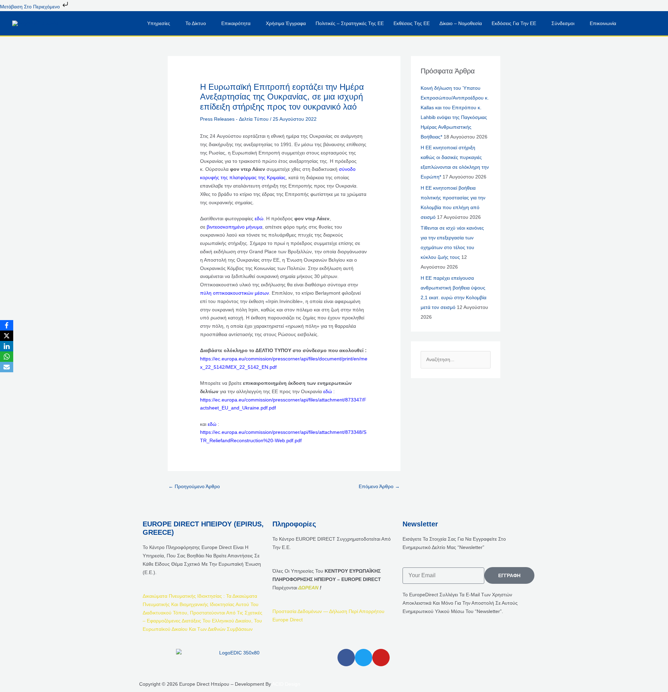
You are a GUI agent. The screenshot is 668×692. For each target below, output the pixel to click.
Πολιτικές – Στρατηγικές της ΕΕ (350, 23)
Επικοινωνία (603, 23)
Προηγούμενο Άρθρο (194, 486)
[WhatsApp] (6, 356)
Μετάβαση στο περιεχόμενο (30, 6)
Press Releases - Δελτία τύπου (234, 119)
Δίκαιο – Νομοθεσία (460, 23)
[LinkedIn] (6, 346)
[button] (636, 23)
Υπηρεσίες (158, 23)
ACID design (286, 684)
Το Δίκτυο (195, 23)
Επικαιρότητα (235, 23)
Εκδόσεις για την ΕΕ (514, 23)
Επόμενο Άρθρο (379, 486)
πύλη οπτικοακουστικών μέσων (234, 293)
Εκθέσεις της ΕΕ (411, 23)
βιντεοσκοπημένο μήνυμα (234, 227)
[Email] (6, 367)
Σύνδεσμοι (562, 23)
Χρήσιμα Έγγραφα (286, 23)
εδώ (259, 218)
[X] (6, 336)
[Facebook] (6, 325)
